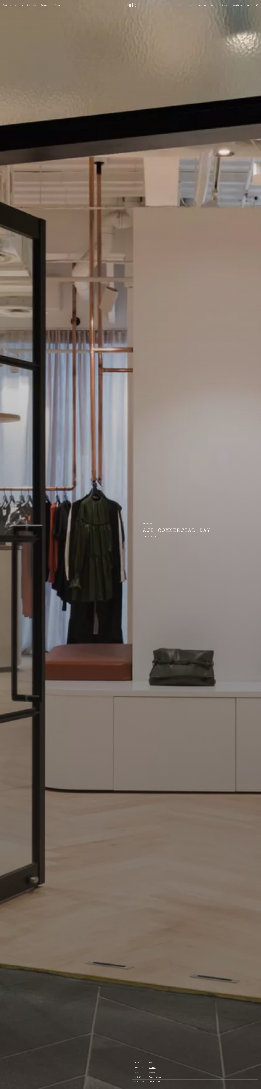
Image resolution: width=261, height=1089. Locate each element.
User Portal (237, 5)
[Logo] (130, 6)
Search (225, 5)
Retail (151, 1063)
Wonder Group (155, 1077)
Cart (249, 5)
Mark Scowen (154, 1082)
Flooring (152, 1067)
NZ (257, 5)
